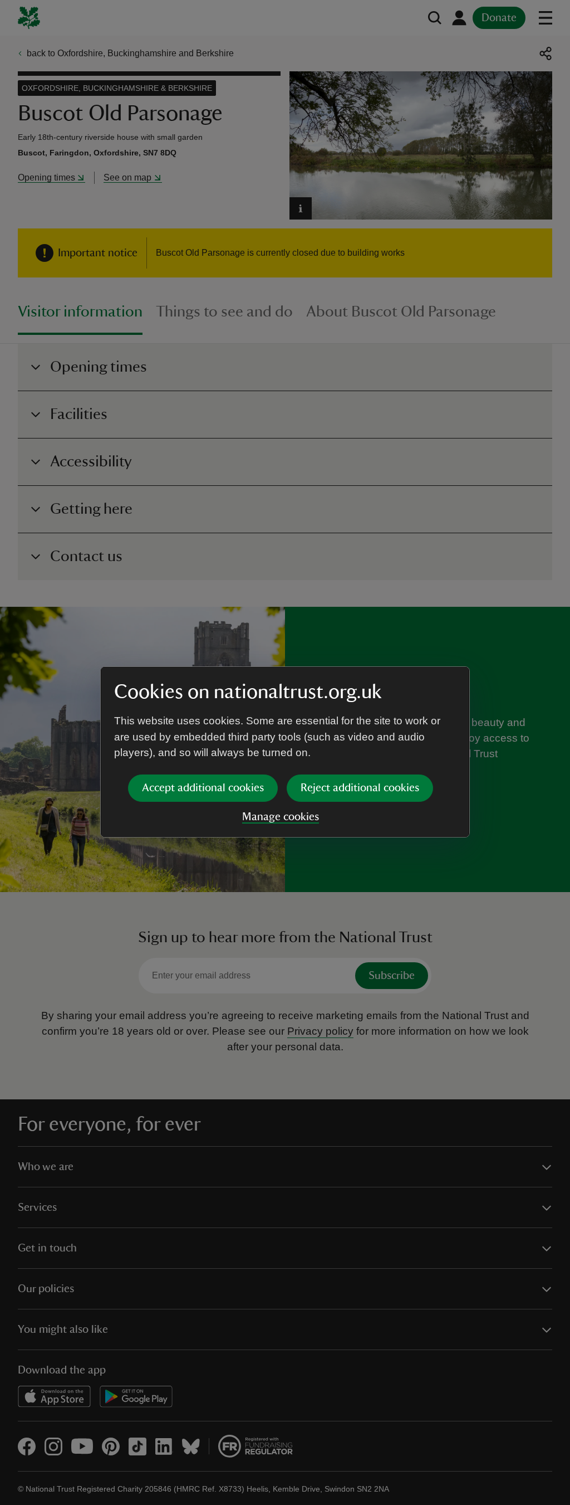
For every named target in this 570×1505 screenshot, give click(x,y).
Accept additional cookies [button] (203, 787)
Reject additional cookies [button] (360, 787)
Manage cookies (280, 816)
